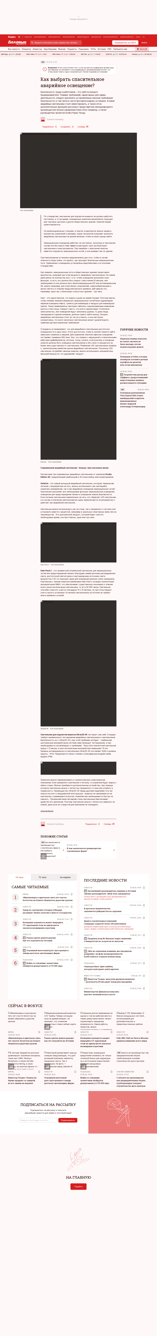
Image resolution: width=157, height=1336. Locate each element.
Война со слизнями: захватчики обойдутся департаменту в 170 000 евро (94, 1080)
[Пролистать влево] (63, 850)
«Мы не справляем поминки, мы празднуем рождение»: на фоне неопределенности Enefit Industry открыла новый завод (108, 954)
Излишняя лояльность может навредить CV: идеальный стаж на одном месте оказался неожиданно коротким (43, 925)
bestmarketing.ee (40, 37)
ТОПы (93, 49)
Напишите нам (120, 49)
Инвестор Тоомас (92, 976)
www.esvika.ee (47, 811)
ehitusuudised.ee (54, 37)
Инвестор (37, 49)
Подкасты (72, 49)
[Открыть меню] (19, 36)
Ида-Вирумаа (50, 49)
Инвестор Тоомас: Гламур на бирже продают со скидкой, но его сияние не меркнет (22, 1080)
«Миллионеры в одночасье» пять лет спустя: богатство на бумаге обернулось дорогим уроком (24, 1041)
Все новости (14, 49)
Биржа (26, 894)
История (102, 49)
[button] (38, 1120)
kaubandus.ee (96, 37)
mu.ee (138, 37)
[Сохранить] (71, 894)
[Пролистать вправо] (114, 850)
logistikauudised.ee (127, 37)
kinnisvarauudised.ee (110, 37)
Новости (27, 907)
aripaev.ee (28, 37)
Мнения (61, 49)
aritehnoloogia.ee (83, 37)
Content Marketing (125, 1072)
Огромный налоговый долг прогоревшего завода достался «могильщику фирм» (59, 1080)
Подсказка (83, 49)
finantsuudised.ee (69, 37)
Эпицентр (26, 49)
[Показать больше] (143, 36)
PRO (109, 49)
